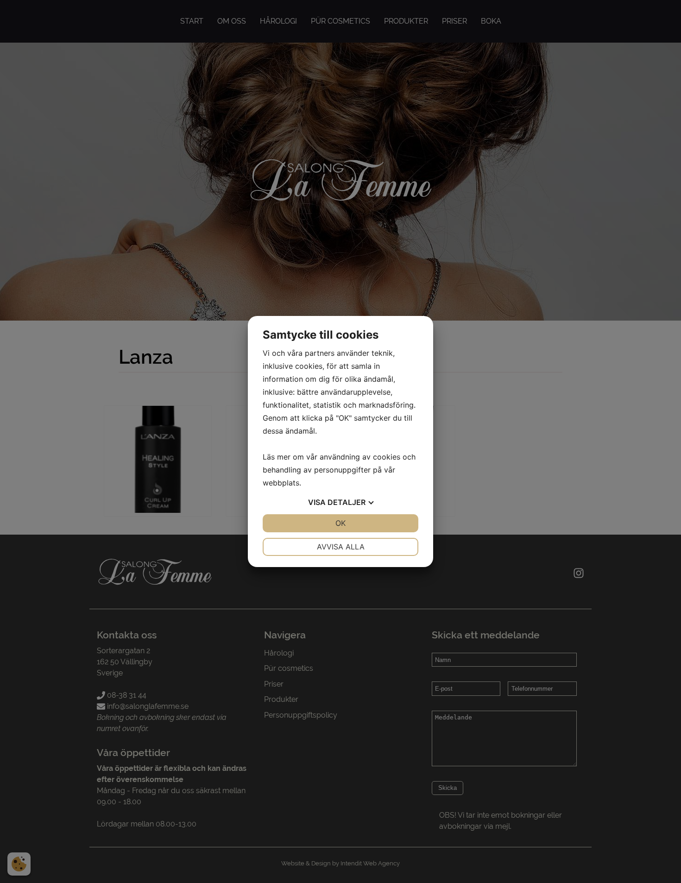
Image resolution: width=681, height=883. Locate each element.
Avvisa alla (341, 546)
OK (340, 523)
